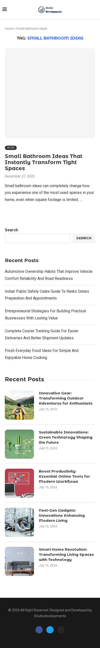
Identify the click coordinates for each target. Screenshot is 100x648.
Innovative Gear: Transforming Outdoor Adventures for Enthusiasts (65, 398)
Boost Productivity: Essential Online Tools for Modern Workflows (64, 476)
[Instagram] (61, 629)
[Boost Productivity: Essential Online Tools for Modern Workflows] (19, 483)
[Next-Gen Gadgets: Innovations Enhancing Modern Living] (19, 522)
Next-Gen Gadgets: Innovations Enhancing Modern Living (62, 515)
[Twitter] (50, 629)
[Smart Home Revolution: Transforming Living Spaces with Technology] (19, 561)
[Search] (95, 10)
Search (11, 230)
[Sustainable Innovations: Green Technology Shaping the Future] (19, 444)
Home (9, 28)
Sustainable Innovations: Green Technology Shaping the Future (65, 437)
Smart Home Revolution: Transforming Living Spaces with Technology (66, 554)
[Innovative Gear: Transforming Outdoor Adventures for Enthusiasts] (19, 405)
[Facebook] (39, 629)
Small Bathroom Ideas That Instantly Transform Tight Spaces (43, 162)
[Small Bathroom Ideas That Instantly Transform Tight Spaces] (50, 93)
